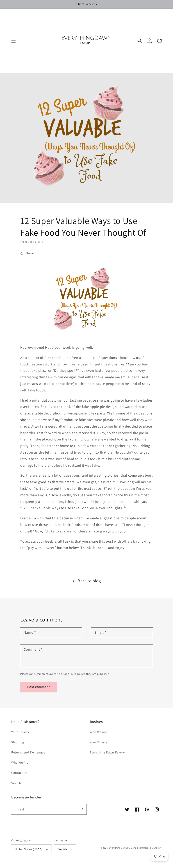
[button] (13, 41)
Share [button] (29, 253)
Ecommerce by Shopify (149, 847)
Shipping (17, 742)
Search (16, 783)
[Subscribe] (81, 809)
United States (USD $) (28, 849)
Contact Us (19, 773)
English (62, 849)
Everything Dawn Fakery (107, 752)
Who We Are (20, 762)
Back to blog (89, 580)
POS (129, 847)
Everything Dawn (118, 847)
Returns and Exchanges (28, 752)
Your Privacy (20, 732)
